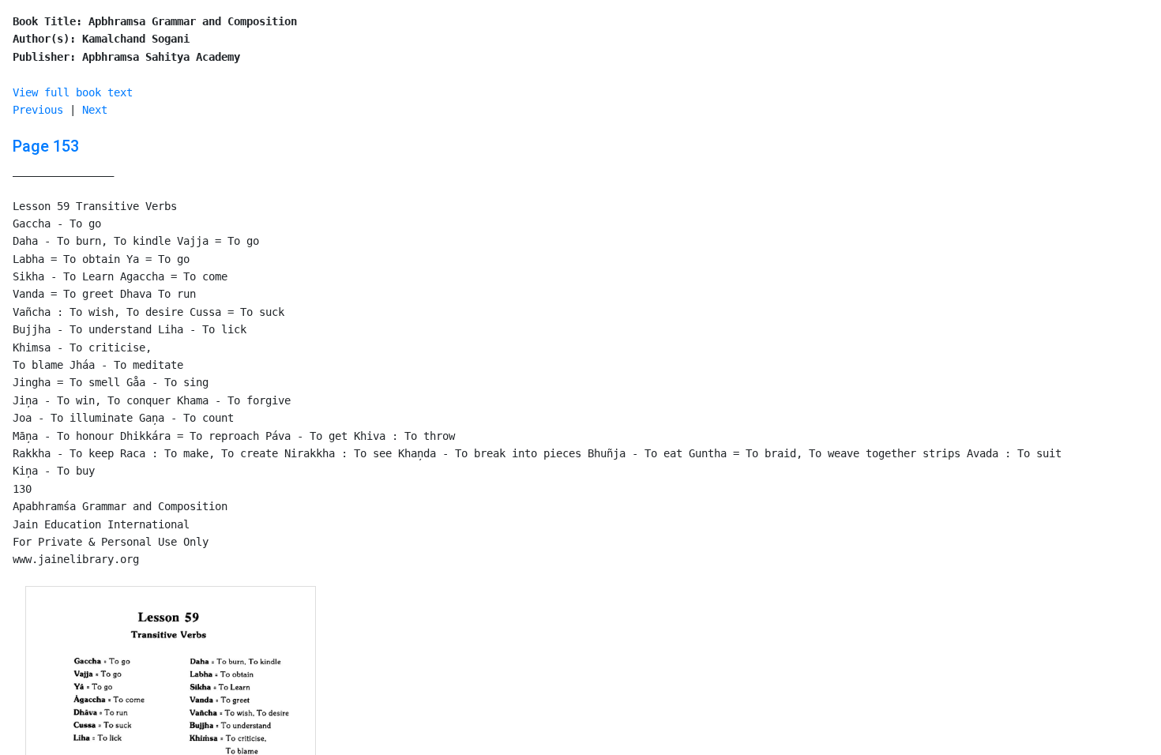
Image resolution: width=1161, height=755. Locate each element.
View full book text (73, 92)
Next (94, 109)
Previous (38, 109)
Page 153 (46, 146)
